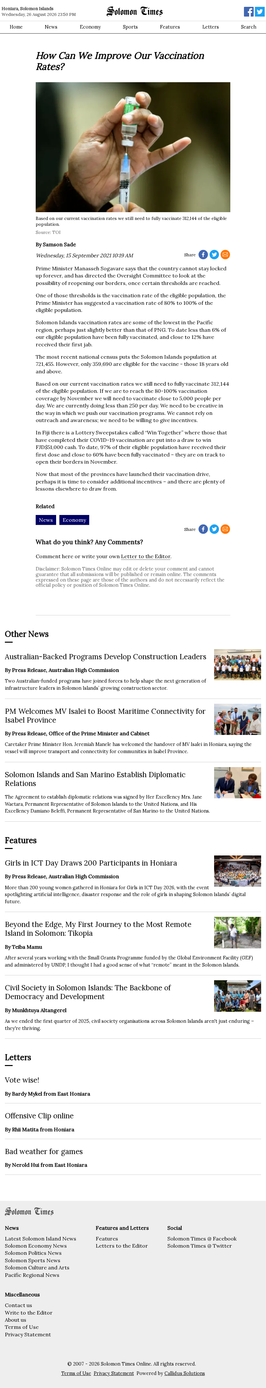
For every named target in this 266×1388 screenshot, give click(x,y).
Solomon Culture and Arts (37, 1267)
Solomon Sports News (32, 1260)
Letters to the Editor (122, 1245)
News (51, 27)
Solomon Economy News (36, 1245)
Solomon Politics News (33, 1253)
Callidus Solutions (184, 1373)
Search (248, 27)
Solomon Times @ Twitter (199, 1245)
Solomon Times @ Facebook (201, 1238)
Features (170, 27)
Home (16, 27)
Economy (90, 27)
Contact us (18, 1305)
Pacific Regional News (32, 1275)
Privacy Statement (28, 1334)
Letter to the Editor (145, 556)
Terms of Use (22, 1327)
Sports (130, 27)
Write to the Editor (29, 1312)
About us (15, 1320)
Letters (210, 27)
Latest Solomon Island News (40, 1238)
